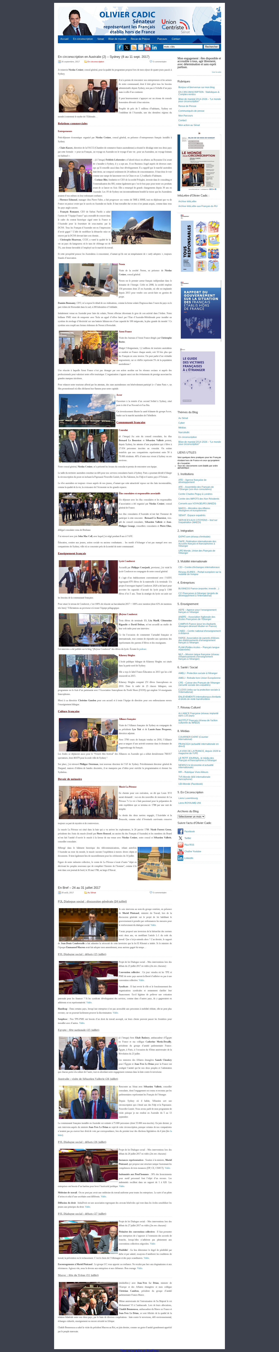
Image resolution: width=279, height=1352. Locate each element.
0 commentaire (159, 61)
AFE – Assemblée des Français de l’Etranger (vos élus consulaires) (196, 488)
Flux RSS (189, 845)
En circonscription (83, 38)
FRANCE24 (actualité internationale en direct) (198, 745)
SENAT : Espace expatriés (191, 515)
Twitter (187, 838)
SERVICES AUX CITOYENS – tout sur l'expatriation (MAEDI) (197, 521)
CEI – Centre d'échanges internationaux (199, 567)
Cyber (181, 423)
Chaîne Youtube (192, 851)
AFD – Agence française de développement (192, 481)
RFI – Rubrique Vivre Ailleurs (193, 772)
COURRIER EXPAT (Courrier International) (193, 738)
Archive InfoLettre (187, 201)
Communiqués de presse (191, 111)
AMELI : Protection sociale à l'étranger (198, 673)
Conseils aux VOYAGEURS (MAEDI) (197, 503)
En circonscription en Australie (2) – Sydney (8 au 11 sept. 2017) (104, 57)
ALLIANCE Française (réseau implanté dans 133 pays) (198, 714)
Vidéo (153, 925)
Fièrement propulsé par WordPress (140, 1350)
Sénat (100, 38)
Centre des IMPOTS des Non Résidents (198, 498)
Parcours (162, 38)
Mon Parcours (185, 115)
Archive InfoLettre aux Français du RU (198, 206)
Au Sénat (91, 892)
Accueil (64, 38)
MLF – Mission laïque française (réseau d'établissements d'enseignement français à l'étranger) (198, 656)
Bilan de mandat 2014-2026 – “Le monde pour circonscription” (199, 100)
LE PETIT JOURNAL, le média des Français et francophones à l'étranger (197, 759)
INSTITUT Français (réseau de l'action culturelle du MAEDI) (198, 721)
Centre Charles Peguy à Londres (195, 494)
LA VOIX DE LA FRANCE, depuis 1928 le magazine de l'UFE (199, 752)
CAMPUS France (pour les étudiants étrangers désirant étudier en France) (197, 625)
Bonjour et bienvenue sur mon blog (196, 87)
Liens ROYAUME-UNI (189, 803)
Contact (176, 38)
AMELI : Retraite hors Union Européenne (199, 678)
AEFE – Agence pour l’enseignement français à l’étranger (197, 611)
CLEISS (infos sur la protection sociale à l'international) (199, 690)
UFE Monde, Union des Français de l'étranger (196, 551)
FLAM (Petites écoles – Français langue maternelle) (198, 648)
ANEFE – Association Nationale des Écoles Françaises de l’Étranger (196, 618)
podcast (142, 649)
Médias (182, 427)
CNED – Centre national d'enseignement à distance (199, 632)
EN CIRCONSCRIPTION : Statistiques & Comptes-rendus (198, 93)
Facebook (189, 831)
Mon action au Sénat (189, 125)
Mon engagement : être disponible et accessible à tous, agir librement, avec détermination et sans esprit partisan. (199, 65)
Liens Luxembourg (188, 798)
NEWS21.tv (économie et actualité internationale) (196, 766)
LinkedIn (188, 858)
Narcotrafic (184, 432)
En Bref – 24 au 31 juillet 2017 (79, 888)
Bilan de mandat (117, 38)
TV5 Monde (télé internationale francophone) (194, 778)
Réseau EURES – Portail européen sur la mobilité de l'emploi (199, 573)
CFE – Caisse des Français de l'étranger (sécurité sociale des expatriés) (199, 683)
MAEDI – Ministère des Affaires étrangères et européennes (194, 509)
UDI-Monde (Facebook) (190, 784)
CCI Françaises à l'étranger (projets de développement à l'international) (198, 594)
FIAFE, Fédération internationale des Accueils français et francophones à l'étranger (197, 543)
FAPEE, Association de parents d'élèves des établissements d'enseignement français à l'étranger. (198, 640)
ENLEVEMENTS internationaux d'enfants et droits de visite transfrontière (199, 697)
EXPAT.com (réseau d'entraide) (194, 536)
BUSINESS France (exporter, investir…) (198, 588)
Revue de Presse (140, 38)
